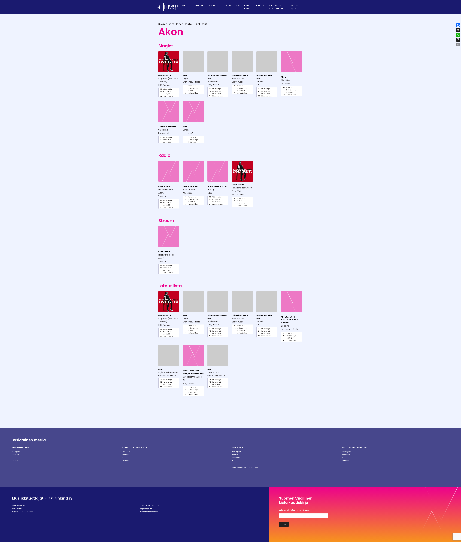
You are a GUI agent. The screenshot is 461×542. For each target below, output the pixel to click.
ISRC (237, 5)
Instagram (16, 451)
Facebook (15, 454)
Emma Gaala (247, 7)
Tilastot (214, 5)
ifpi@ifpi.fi (146, 509)
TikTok (235, 454)
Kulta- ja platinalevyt (277, 7)
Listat (227, 5)
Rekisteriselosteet (149, 512)
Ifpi (184, 5)
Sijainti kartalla (20, 511)
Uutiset (261, 5)
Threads (15, 460)
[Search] (292, 5)
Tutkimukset (198, 5)
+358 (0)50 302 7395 (149, 506)
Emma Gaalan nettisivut (242, 467)
